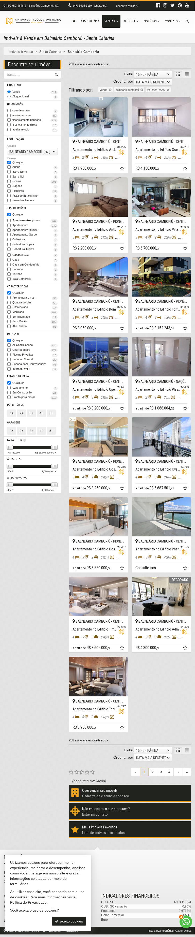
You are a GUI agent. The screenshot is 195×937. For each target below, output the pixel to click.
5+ (51, 413)
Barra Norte (34, 172)
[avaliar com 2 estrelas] (76, 772)
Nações (34, 186)
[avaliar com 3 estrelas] (81, 772)
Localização (15, 139)
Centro (34, 181)
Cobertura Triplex (34, 249)
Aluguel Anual (34, 96)
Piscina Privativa (34, 355)
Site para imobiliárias (161, 930)
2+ (21, 413)
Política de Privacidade (28, 902)
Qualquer (18, 162)
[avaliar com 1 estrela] (71, 772)
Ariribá (34, 167)
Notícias (150, 21)
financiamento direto (34, 125)
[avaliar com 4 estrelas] (87, 772)
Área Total (14, 459)
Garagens (13, 422)
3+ (31, 413)
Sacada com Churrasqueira (34, 364)
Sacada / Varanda (34, 359)
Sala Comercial (34, 279)
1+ (11, 413)
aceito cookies (71, 921)
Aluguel (129, 21)
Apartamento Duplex (34, 230)
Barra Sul (34, 177)
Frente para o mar (34, 298)
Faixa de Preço (17, 440)
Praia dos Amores (34, 200)
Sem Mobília (34, 321)
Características (17, 286)
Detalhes (13, 333)
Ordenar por (123, 81)
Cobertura (34, 239)
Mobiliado (34, 312)
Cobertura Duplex (34, 244)
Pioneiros (34, 191)
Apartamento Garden (34, 235)
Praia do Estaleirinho (34, 196)
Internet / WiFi (34, 369)
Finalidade (14, 85)
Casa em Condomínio (34, 265)
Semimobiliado (34, 317)
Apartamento (34, 225)
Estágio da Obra (18, 376)
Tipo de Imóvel (16, 208)
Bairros (11, 158)
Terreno (34, 274)
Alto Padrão (34, 326)
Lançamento (34, 388)
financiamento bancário (34, 120)
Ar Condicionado (34, 345)
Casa (34, 260)
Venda (34, 92)
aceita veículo (34, 129)
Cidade (11, 145)
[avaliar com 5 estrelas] (92, 772)
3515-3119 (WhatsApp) (90, 5)
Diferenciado (34, 307)
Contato (171, 21)
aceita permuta (34, 115)
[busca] (187, 21)
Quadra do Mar (34, 302)
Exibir (128, 74)
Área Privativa (17, 477)
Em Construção (34, 392)
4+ (41, 413)
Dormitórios (15, 404)
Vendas (109, 21)
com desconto (34, 110)
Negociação (15, 104)
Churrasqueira (34, 350)
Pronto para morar (34, 397)
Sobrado (34, 269)
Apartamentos (34, 220)
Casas (34, 255)
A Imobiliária (90, 21)
